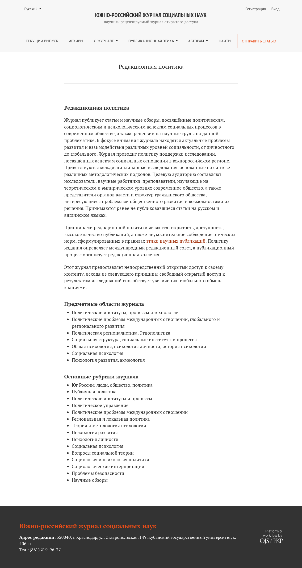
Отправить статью (259, 41)
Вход (275, 8)
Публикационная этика (151, 40)
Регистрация (255, 8)
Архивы (76, 40)
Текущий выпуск (42, 40)
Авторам (196, 40)
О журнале (104, 40)
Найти (225, 40)
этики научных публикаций (176, 241)
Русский (34, 8)
